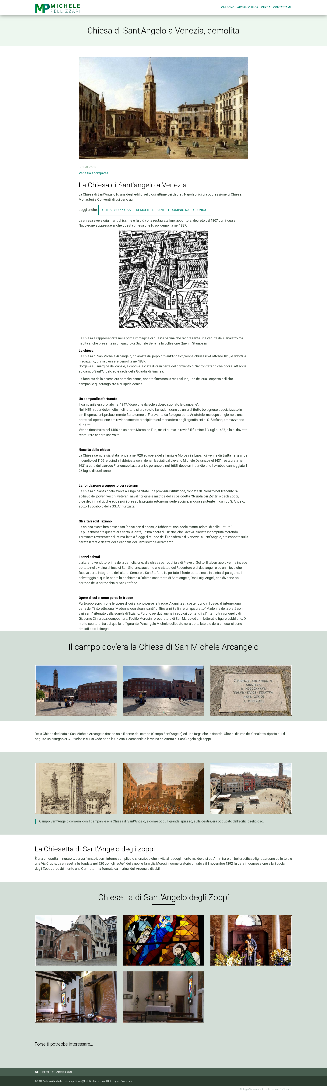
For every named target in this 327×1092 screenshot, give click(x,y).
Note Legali (113, 1081)
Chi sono (227, 7)
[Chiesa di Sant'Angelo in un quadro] (163, 788)
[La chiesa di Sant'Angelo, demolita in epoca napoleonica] (76, 788)
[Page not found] (57, 8)
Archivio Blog (247, 7)
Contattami (282, 7)
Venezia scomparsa (93, 173)
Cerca (265, 7)
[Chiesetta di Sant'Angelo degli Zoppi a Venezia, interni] (163, 940)
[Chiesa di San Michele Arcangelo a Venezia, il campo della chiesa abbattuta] (76, 690)
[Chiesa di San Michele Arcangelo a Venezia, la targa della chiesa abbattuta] (251, 690)
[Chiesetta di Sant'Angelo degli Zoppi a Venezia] (76, 940)
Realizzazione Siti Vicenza (278, 1089)
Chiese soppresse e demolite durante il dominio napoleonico (154, 210)
